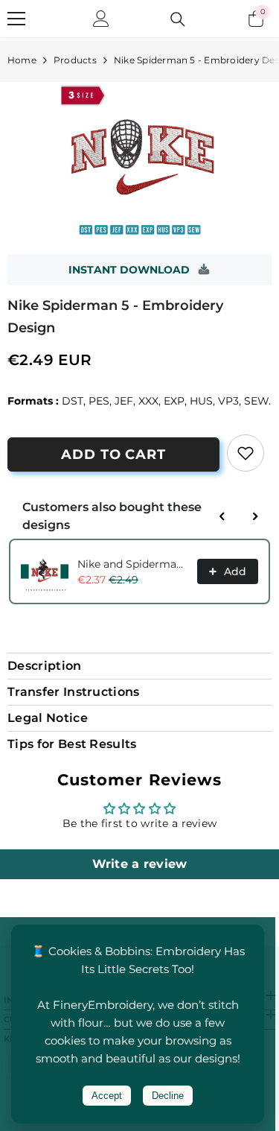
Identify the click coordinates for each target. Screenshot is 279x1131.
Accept (107, 1095)
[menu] (16, 19)
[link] (245, 453)
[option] (139, 160)
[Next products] (255, 516)
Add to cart (113, 454)
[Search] (178, 19)
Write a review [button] (139, 864)
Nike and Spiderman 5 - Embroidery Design (132, 564)
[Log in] (101, 18)
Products (75, 60)
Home (21, 60)
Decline (168, 1095)
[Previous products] (222, 516)
